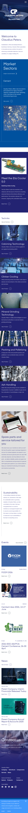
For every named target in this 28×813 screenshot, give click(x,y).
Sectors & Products (6, 778)
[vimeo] (9, 787)
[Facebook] (2, 787)
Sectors (3, 780)
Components (20, 770)
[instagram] (15, 787)
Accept (2, 811)
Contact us (19, 780)
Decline (9, 811)
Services (3, 772)
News (9, 772)
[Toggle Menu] (26, 2)
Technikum (12, 770)
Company (4, 770)
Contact (18, 778)
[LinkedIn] (6, 787)
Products (10, 780)
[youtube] (12, 787)
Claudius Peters (5, 767)
